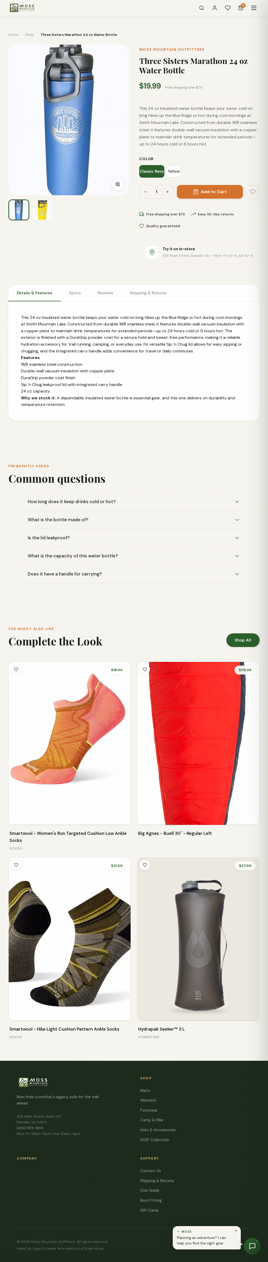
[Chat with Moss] (252, 1246)
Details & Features (34, 293)
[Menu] (254, 8)
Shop (29, 34)
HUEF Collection (154, 1140)
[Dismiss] (236, 1231)
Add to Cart (214, 191)
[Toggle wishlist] (16, 669)
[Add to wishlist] (253, 192)
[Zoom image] (118, 184)
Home (13, 34)
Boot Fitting (151, 1200)
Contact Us (150, 1170)
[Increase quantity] (167, 192)
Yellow (174, 171)
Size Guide (149, 1190)
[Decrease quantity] (145, 192)
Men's (145, 1090)
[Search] (201, 8)
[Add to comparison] (16, 817)
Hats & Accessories (158, 1130)
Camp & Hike (151, 1120)
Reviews (105, 293)
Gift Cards (149, 1210)
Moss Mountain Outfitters (172, 49)
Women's (148, 1100)
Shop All (243, 640)
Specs (75, 293)
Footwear (149, 1110)
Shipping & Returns (148, 293)
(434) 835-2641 (30, 1128)
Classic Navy (152, 171)
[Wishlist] (227, 8)
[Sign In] (214, 8)
